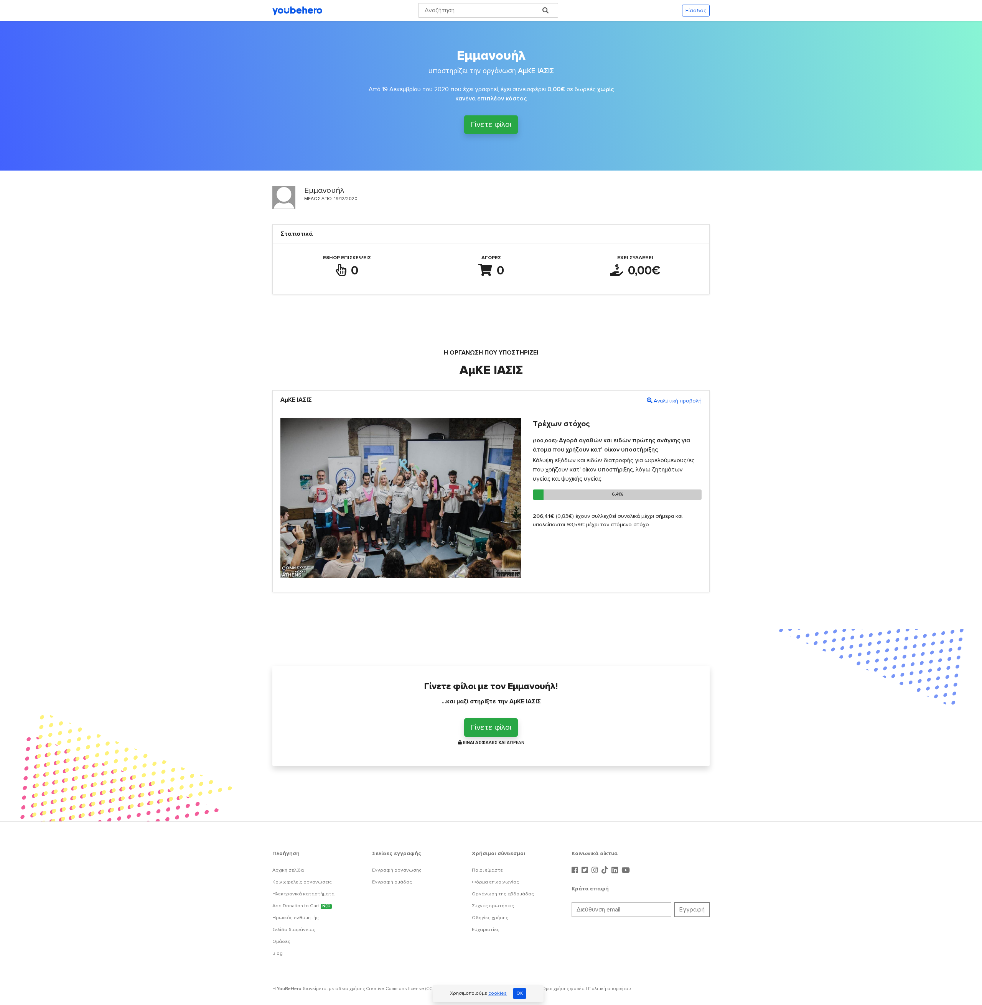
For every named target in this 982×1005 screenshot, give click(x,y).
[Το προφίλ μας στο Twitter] (586, 870)
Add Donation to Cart (301, 906)
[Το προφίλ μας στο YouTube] (625, 870)
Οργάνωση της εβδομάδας (503, 894)
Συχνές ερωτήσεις (493, 906)
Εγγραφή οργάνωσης (397, 870)
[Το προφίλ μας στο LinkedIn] (615, 870)
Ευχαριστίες (485, 929)
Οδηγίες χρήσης (490, 918)
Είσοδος (695, 10)
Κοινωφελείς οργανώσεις (302, 882)
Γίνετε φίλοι (491, 124)
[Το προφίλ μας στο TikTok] (605, 870)
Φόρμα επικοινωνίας (495, 882)
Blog (277, 953)
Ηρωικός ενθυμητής (295, 918)
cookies (497, 993)
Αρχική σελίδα (288, 870)
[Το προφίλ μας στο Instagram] (596, 870)
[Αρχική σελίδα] (297, 10)
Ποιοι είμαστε (487, 870)
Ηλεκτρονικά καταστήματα (303, 894)
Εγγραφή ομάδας (392, 882)
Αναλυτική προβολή (678, 400)
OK (519, 993)
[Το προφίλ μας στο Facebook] (576, 870)
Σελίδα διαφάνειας (293, 929)
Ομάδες (281, 941)
